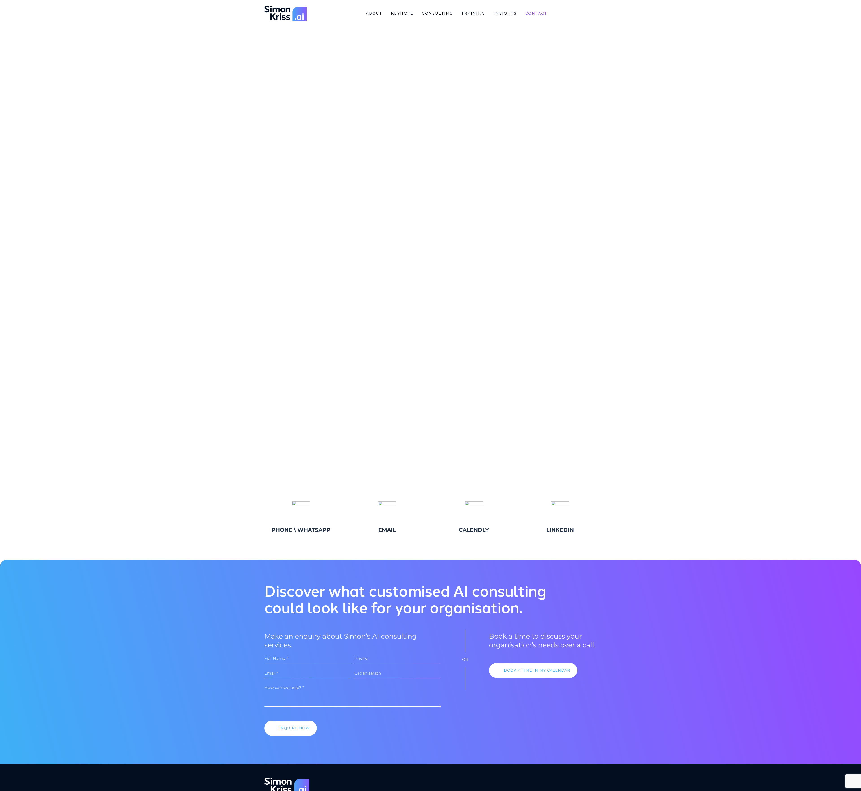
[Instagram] (580, 13)
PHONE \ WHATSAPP (301, 530)
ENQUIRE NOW (294, 728)
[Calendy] (570, 13)
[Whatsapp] (560, 13)
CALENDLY (474, 530)
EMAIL (387, 530)
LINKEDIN (560, 530)
